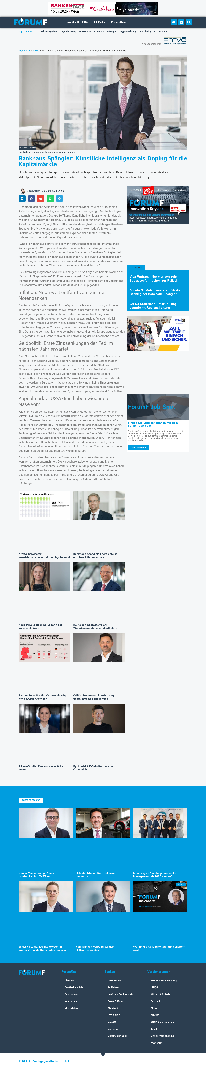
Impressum (71, 1001)
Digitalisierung (68, 31)
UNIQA (154, 987)
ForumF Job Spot (151, 407)
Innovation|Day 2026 (76, 22)
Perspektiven (118, 22)
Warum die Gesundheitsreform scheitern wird (159, 948)
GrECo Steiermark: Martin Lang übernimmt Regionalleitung (93, 697)
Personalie (85, 31)
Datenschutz (71, 994)
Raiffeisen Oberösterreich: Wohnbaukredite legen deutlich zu (95, 626)
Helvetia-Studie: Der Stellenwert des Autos (96, 874)
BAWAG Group (116, 1001)
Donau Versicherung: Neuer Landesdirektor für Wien (36, 874)
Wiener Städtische (161, 994)
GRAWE (155, 1015)
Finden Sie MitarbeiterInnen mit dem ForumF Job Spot (153, 424)
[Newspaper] (174, 22)
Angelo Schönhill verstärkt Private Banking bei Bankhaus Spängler (155, 292)
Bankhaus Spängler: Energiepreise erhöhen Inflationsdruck (95, 555)
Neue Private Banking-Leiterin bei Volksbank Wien (40, 626)
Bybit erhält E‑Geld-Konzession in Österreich (94, 768)
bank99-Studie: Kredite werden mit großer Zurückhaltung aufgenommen (42, 948)
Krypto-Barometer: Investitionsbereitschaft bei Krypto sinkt (44, 555)
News (36, 50)
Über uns (69, 980)
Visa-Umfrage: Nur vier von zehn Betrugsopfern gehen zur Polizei (154, 278)
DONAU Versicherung (162, 1022)
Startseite (24, 50)
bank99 (112, 1022)
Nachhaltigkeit (147, 31)
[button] (189, 22)
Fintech (163, 31)
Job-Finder (99, 22)
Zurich (154, 1029)
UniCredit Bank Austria (120, 994)
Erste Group (114, 980)
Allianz (154, 1008)
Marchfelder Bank (117, 1036)
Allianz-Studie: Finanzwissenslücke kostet (41, 768)
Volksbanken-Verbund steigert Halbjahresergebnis (95, 948)
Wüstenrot (156, 1043)
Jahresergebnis (49, 31)
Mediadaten (71, 1008)
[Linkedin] (181, 22)
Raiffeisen (113, 987)
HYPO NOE (114, 1015)
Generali (155, 1001)
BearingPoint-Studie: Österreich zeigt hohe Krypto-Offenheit (43, 697)
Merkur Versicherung (162, 1036)
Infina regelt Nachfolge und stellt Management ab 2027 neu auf (154, 874)
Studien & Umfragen (105, 31)
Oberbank (113, 1008)
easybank (113, 1029)
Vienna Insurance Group (164, 980)
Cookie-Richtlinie (74, 987)
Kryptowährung (127, 31)
